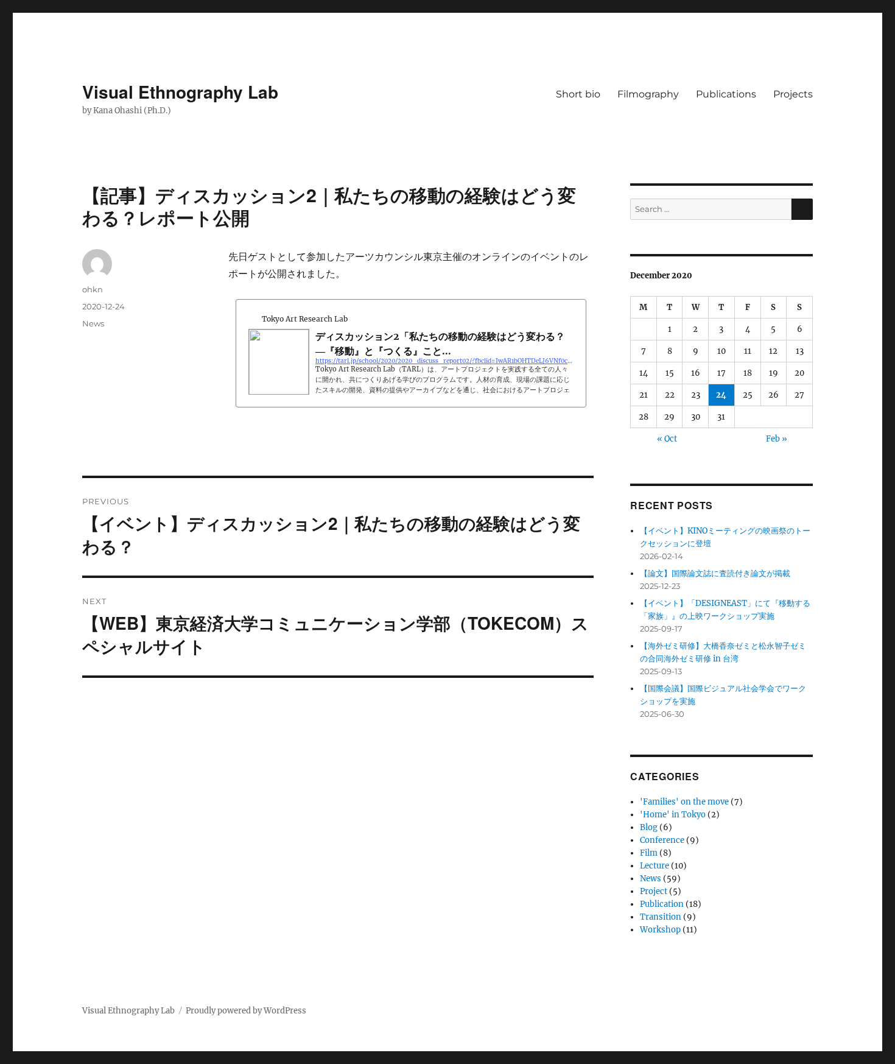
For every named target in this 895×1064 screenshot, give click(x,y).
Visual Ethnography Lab (180, 91)
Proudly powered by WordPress (246, 1011)
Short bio (578, 94)
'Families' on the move (684, 802)
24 (721, 395)
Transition (660, 917)
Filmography (648, 94)
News (93, 323)
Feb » (776, 439)
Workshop (660, 930)
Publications (726, 94)
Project (653, 891)
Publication (662, 904)
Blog (649, 827)
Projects (793, 94)
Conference (662, 840)
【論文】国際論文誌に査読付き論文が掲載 (715, 573)
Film (649, 853)
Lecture (654, 866)
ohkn (92, 289)
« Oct (667, 439)
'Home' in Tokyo (673, 814)
